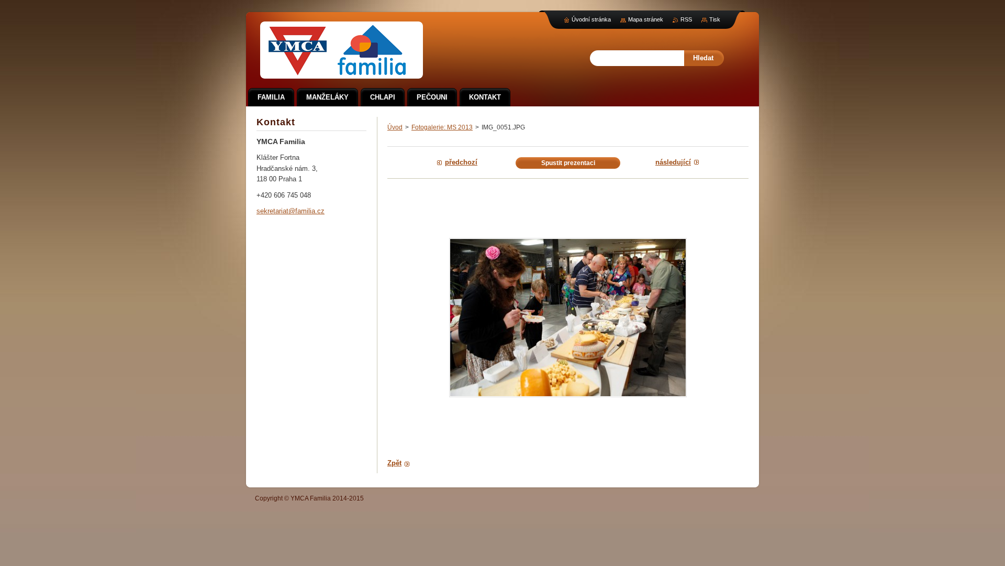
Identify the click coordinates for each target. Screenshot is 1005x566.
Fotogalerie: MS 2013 (442, 127)
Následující (673, 162)
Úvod (395, 127)
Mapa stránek (645, 19)
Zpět (394, 463)
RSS (686, 19)
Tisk (714, 19)
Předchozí (461, 162)
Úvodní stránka (591, 19)
